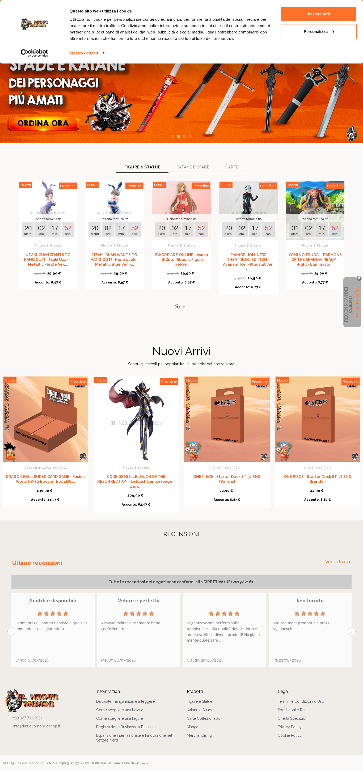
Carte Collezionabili (204, 718)
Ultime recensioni (37, 562)
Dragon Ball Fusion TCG (45, 467)
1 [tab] (178, 307)
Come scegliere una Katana (119, 710)
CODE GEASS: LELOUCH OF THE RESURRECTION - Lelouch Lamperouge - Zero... (136, 481)
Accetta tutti (318, 14)
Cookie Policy (290, 735)
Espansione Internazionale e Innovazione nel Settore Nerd (134, 737)
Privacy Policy (290, 727)
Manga (192, 727)
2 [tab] (185, 307)
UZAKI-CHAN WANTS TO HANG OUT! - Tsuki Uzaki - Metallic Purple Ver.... (48, 259)
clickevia (142, 763)
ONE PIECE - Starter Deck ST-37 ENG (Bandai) (227, 479)
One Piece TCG (226, 467)
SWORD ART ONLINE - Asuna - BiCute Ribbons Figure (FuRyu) (181, 259)
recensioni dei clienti (348, 304)
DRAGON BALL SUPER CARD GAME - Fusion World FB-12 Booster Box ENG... (45, 479)
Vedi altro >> (338, 561)
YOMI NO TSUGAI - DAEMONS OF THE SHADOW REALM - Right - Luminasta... (315, 259)
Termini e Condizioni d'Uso (301, 701)
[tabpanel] (48, 238)
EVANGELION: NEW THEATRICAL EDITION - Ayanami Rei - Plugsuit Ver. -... (248, 262)
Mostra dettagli (84, 53)
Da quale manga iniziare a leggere (125, 701)
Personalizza (316, 31)
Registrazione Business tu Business (126, 727)
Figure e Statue (48, 245)
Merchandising (199, 735)
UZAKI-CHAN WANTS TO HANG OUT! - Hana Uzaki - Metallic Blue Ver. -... (115, 259)
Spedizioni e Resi (292, 710)
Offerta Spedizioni (293, 718)
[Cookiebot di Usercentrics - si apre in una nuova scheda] (34, 53)
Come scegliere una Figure (119, 718)
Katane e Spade (200, 710)
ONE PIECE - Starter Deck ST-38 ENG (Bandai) (318, 479)
